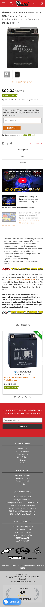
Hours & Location (22, 451)
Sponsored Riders (23, 478)
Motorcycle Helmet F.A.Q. (23, 500)
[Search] (11, 3)
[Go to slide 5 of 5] (30, 397)
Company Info (22, 443)
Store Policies (22, 457)
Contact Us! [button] (15, 602)
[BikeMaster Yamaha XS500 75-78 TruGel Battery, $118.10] (22, 350)
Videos (22, 156)
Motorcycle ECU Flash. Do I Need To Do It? (22, 502)
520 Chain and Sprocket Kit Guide (22, 511)
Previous (3, 360)
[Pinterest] (11, 143)
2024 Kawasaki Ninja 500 (22, 527)
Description (23, 149)
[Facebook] (3, 143)
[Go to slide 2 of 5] (19, 397)
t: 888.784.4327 (22, 575)
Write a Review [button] (33, 19)
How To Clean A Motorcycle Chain (22, 508)
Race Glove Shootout (22, 497)
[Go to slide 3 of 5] (22, 397)
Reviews (22, 163)
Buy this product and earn (19, 135)
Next (41, 360)
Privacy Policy (22, 454)
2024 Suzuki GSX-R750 (22, 535)
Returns (23, 460)
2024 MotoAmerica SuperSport (22, 514)
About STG (22, 448)
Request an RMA (22, 481)
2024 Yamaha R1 (22, 541)
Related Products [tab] (22, 325)
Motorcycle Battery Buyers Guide (22, 279)
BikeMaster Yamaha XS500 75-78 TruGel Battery (19, 378)
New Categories (22, 522)
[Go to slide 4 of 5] (26, 397)
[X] (7, 143)
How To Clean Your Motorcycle (23, 505)
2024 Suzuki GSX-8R (22, 532)
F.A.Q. (22, 463)
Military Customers (22, 475)
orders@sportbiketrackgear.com (22, 581)
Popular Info (23, 470)
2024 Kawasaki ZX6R (22, 529)
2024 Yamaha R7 (22, 538)
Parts (23, 484)
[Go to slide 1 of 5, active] (15, 397)
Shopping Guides (22, 492)
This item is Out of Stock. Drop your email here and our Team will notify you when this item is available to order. (21, 112)
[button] (12, 601)
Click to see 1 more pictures (22, 82)
